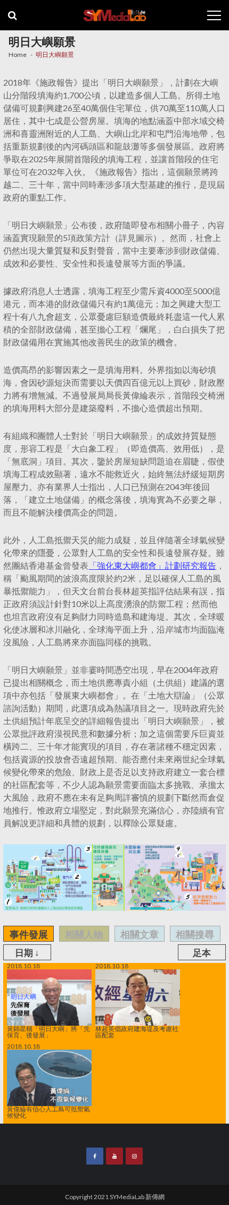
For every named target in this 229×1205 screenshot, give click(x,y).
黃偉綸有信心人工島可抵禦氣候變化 (48, 1112)
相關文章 (139, 934)
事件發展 (29, 934)
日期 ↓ (27, 952)
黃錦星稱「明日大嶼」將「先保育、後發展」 (48, 1031)
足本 (202, 952)
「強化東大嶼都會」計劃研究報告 (152, 565)
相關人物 (84, 934)
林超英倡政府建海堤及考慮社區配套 (136, 1031)
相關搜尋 (195, 934)
